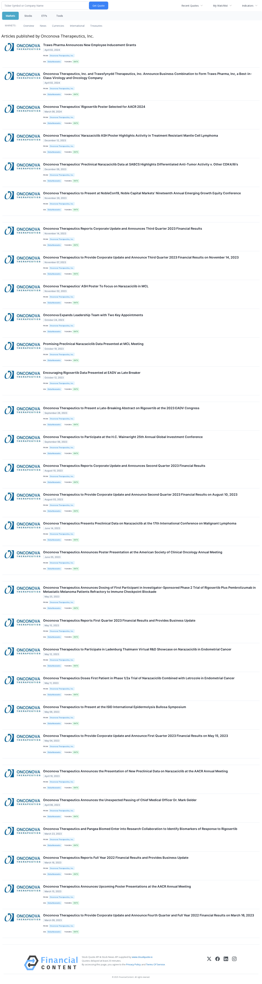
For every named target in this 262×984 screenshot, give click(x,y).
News (43, 25)
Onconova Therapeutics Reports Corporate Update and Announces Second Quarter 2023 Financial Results (124, 466)
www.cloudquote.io (142, 957)
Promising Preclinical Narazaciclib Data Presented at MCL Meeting (93, 344)
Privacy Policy (133, 964)
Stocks (28, 15)
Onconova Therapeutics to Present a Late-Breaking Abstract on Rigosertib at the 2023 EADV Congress (121, 408)
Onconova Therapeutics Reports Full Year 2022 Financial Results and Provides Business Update (115, 857)
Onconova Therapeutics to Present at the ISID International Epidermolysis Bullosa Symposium (114, 707)
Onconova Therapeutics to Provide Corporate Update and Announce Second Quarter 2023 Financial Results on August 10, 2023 (140, 494)
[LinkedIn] (226, 963)
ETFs (44, 15)
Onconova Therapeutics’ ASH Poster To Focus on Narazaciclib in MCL (95, 286)
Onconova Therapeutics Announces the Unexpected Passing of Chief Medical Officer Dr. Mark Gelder (120, 800)
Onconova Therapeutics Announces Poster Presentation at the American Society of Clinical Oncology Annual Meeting (132, 552)
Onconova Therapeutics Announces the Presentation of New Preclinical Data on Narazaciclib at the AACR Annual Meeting (135, 771)
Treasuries (96, 25)
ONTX (75, 62)
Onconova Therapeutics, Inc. (62, 56)
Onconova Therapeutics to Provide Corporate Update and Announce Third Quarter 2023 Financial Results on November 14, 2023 (141, 257)
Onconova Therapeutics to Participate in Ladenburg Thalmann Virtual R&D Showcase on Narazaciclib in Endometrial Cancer (137, 649)
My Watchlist (220, 5)
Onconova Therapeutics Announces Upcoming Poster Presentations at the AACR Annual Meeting (117, 886)
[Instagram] (234, 963)
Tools (59, 15)
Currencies (58, 25)
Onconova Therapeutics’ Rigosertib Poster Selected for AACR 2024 (94, 107)
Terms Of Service (155, 964)
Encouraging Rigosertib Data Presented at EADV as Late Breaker (91, 372)
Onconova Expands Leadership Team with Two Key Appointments (93, 315)
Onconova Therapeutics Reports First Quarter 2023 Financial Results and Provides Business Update (119, 620)
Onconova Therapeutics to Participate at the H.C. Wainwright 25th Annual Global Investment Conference (123, 437)
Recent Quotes (190, 5)
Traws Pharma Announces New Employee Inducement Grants (89, 45)
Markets (10, 15)
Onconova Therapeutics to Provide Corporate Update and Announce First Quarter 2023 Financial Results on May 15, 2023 (135, 736)
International (77, 25)
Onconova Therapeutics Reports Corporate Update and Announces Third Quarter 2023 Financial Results (122, 228)
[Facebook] (217, 963)
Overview (28, 25)
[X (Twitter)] (209, 963)
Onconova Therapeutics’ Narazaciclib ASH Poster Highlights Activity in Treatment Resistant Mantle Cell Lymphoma (130, 135)
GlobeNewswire (54, 62)
